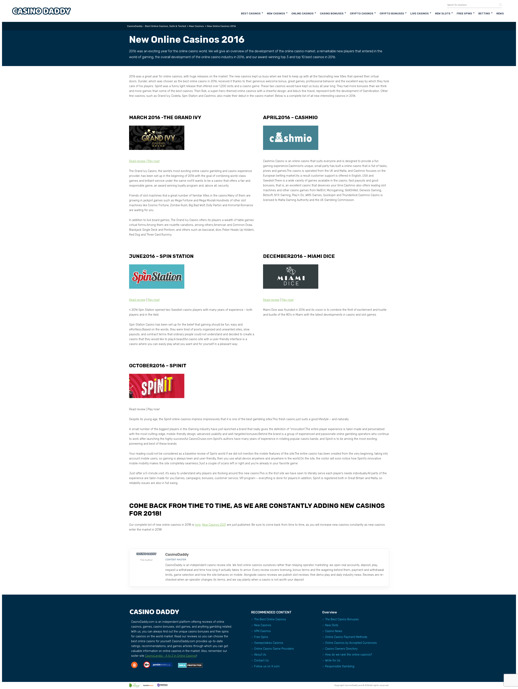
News (500, 13)
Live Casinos (419, 13)
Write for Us (332, 660)
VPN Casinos (262, 631)
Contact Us (261, 660)
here (198, 525)
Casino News (333, 631)
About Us (260, 654)
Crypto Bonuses (392, 13)
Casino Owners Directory (341, 649)
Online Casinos (302, 13)
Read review (137, 161)
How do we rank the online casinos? (348, 654)
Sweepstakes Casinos (268, 643)
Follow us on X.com (267, 666)
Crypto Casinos (361, 13)
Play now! (154, 161)
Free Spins (464, 13)
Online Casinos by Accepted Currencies (351, 643)
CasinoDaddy (177, 554)
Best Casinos (251, 13)
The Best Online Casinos (270, 619)
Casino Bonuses (332, 13)
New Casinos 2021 (214, 525)
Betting (484, 13)
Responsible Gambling (339, 666)
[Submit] (499, 4)
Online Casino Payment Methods (346, 637)
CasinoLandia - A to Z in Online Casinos (170, 656)
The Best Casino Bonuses (342, 619)
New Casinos (276, 13)
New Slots (442, 13)
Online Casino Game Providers (274, 649)
